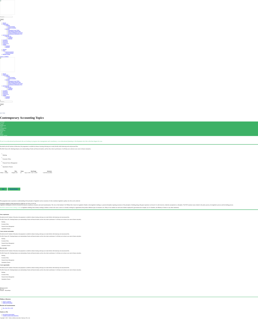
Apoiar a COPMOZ (4, 56)
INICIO (4, 23)
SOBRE (4, 44)
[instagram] (3, 319)
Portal (4, 50)
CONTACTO (6, 43)
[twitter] (2, 319)
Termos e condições (7, 301)
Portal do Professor (9, 53)
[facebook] (0, 319)
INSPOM (7, 29)
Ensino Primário (11, 26)
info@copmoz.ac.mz (4, 295)
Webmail (4, 49)
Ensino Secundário (12, 27)
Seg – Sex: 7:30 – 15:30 (8, 308)
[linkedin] (1, 319)
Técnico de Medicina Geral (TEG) (15, 32)
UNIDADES (5, 24)
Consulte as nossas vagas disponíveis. (11, 315)
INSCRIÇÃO (8, 36)
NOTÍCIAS (5, 41)
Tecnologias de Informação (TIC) (15, 33)
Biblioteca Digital (6, 54)
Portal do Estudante (9, 51)
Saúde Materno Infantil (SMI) (14, 31)
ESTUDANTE (6, 35)
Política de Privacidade (7, 302)
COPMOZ (7, 25)
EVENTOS (5, 42)
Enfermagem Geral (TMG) (13, 30)
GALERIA (5, 40)
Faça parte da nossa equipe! (8, 314)
